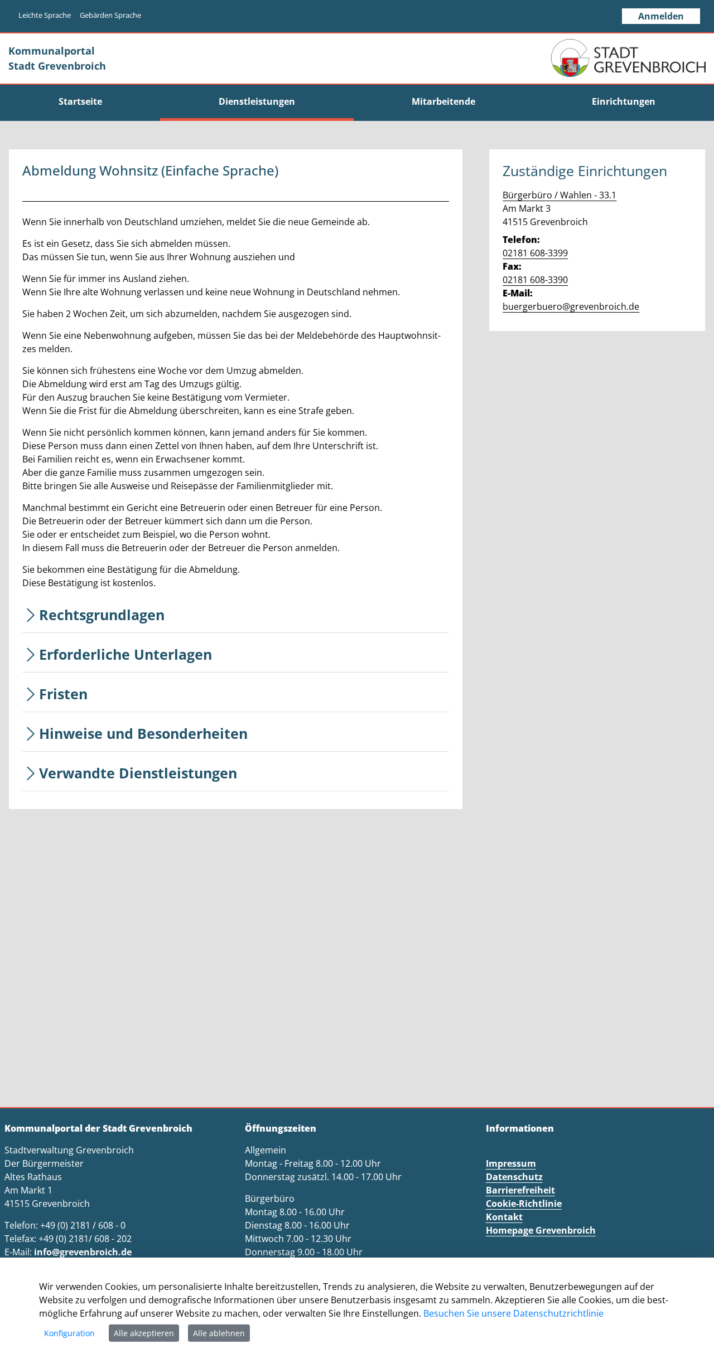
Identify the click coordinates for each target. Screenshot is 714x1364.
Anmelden (661, 16)
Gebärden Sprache (110, 15)
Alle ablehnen (219, 1333)
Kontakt (504, 1217)
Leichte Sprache (44, 15)
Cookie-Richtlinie (524, 1203)
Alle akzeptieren (144, 1333)
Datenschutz (514, 1177)
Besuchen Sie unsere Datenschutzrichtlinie (513, 1313)
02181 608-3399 (535, 253)
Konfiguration (69, 1333)
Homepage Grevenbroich (541, 1230)
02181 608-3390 (535, 280)
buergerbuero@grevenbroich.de (571, 306)
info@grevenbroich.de (83, 1252)
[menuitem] (80, 101)
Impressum (511, 1163)
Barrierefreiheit (520, 1190)
